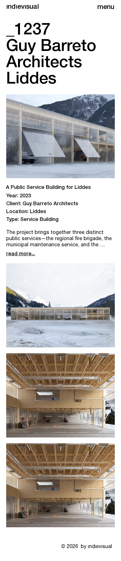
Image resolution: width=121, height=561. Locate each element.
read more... (20, 254)
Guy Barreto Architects (49, 204)
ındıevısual (22, 7)
